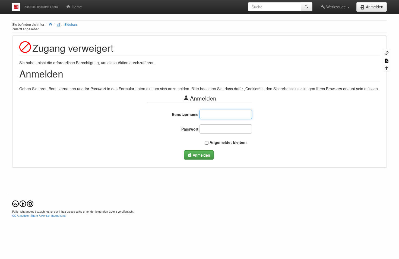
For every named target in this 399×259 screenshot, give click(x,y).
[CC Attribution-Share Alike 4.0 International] (22, 203)
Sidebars (71, 24)
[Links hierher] (386, 52)
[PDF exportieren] (386, 60)
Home (76, 6)
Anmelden (201, 155)
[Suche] (306, 6)
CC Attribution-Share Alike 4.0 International (39, 215)
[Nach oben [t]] (386, 67)
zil (58, 24)
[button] (335, 7)
